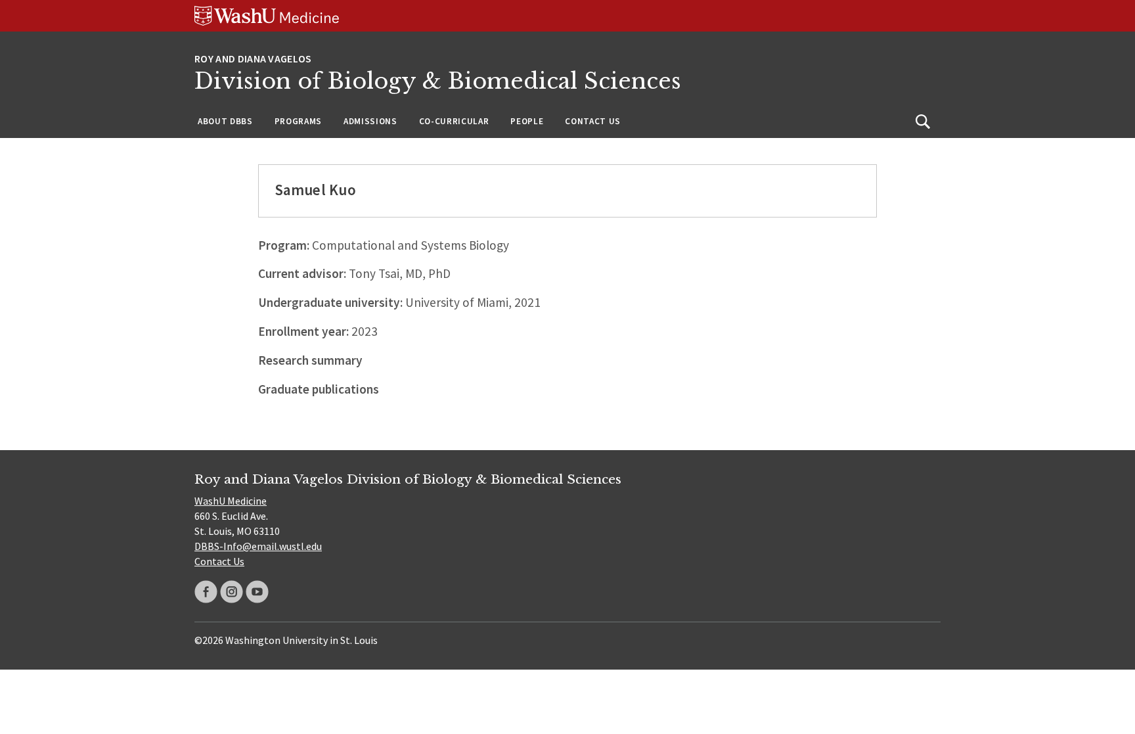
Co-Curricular (454, 121)
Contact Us (593, 121)
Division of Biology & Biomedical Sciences (437, 81)
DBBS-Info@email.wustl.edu (258, 546)
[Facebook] (205, 591)
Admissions (370, 121)
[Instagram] (231, 591)
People (526, 121)
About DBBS (225, 121)
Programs (298, 121)
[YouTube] (257, 591)
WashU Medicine (230, 500)
